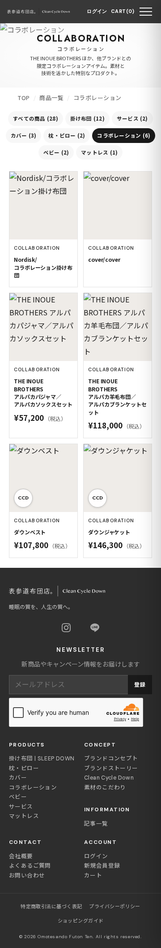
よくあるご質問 (30, 865)
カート (93, 875)
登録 (140, 684)
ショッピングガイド (81, 921)
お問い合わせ (27, 875)
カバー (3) (24, 135)
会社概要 (21, 856)
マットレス (24, 816)
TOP (24, 97)
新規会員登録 (102, 865)
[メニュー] (146, 11)
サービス (21, 806)
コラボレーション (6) (123, 135)
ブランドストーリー (111, 768)
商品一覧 (51, 97)
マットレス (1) (99, 152)
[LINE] (95, 628)
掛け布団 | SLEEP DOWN (41, 758)
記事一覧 (96, 823)
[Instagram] (66, 628)
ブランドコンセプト (111, 758)
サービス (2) (132, 118)
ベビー (18, 797)
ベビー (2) (56, 152)
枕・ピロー (24, 768)
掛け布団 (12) (87, 118)
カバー (18, 777)
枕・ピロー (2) (66, 135)
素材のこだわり (105, 787)
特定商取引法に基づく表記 (51, 906)
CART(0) (122, 11)
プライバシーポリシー (114, 906)
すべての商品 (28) (35, 118)
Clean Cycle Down (109, 777)
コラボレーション (33, 787)
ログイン (97, 11)
